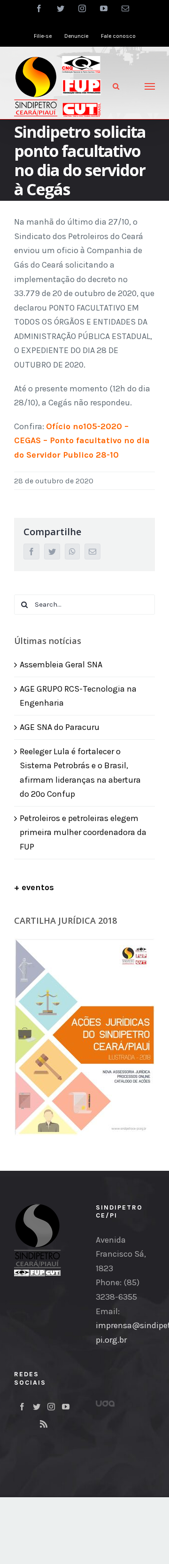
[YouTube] (65, 1406)
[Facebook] (22, 1406)
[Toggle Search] (116, 86)
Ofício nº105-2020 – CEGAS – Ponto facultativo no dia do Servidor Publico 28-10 (82, 440)
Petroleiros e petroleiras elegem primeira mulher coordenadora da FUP (83, 832)
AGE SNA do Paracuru (60, 727)
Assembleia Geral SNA (61, 664)
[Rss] (43, 1424)
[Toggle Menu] (150, 86)
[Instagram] (51, 1406)
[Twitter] (36, 1406)
